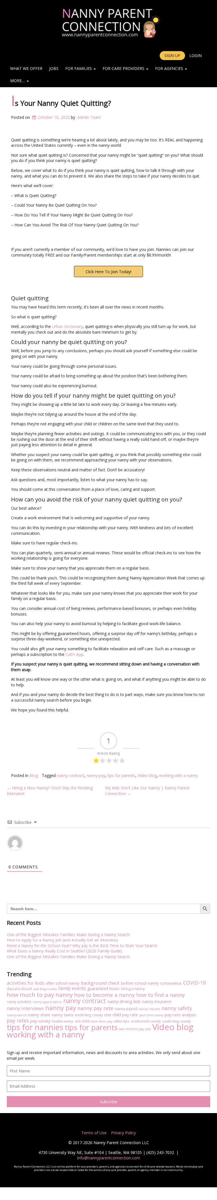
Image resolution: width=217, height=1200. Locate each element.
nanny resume (149, 1009)
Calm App (74, 654)
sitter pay (105, 1021)
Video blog (147, 775)
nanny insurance (157, 1001)
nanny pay (95, 775)
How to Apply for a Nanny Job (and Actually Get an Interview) (62, 940)
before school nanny (140, 983)
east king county (45, 989)
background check (100, 983)
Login (195, 55)
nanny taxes (62, 1014)
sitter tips (121, 1021)
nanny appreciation (47, 1002)
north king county (89, 1015)
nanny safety (177, 1008)
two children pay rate (135, 1029)
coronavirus (171, 983)
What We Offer (26, 68)
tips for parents (121, 775)
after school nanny (62, 983)
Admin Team (89, 117)
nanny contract (70, 775)
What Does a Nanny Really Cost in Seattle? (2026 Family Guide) (64, 951)
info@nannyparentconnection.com (108, 1157)
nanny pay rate (95, 1008)
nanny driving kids (124, 1001)
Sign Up (172, 55)
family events (72, 988)
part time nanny (151, 1015)
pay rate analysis (180, 1014)
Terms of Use (94, 1132)
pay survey (40, 1021)
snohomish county (146, 1021)
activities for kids (25, 983)
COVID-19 (194, 983)
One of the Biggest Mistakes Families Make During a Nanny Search (68, 934)
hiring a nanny (133, 988)
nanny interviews (25, 1008)
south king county (176, 1021)
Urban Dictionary (67, 326)
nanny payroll (126, 1008)
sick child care (86, 1021)
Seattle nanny (62, 1021)
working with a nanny (178, 775)
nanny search (17, 1015)
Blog (33, 775)
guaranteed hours (103, 988)
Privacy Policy (123, 1132)
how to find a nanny (160, 995)
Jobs (53, 68)
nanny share (39, 1014)
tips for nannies (35, 1027)
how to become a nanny (104, 995)
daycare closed (19, 988)
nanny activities (19, 1001)
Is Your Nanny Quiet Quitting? (61, 103)
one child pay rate (121, 1014)
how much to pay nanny (40, 995)
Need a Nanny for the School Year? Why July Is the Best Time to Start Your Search (82, 945)
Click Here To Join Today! (108, 271)
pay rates (18, 1021)
